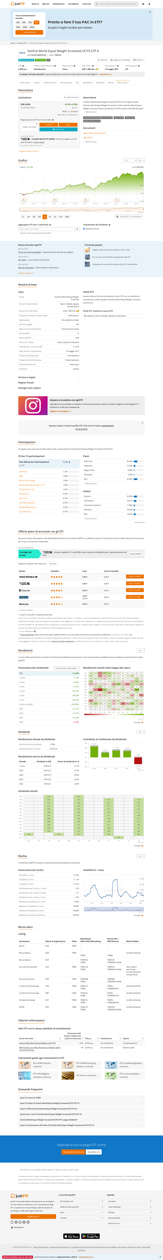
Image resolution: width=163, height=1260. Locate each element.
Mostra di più (91, 142)
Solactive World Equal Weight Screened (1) (98, 118)
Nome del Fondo (26, 1038)
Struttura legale (26, 377)
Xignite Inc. (51, 1170)
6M (39, 217)
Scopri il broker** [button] (134, 583)
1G (23, 217)
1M (28, 217)
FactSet (64, 1170)
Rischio (111, 82)
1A (45, 217)
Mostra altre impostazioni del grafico (36, 233)
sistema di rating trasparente (63, 641)
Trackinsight (36, 1170)
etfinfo (43, 1170)
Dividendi (100, 82)
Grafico (37, 82)
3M (34, 217)
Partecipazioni (66, 82)
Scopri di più (39, 142)
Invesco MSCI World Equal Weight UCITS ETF (37, 1043)
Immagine (137, 722)
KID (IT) (89, 137)
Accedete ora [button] (94, 1152)
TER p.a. (88, 1038)
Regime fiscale (26, 382)
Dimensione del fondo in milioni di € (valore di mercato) (72, 1036)
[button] (102, 60)
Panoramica (25, 82)
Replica (126, 1038)
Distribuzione (106, 1038)
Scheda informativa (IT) (96, 133)
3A (50, 217)
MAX (67, 217)
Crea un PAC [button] (59, 129)
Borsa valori (123, 82)
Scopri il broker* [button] (135, 576)
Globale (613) (130, 118)
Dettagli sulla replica (29, 387)
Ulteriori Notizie (24, 273)
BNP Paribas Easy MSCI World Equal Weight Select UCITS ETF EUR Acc (40, 1048)
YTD (60, 217)
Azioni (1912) (119, 118)
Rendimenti (88, 82)
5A (55, 217)
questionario (108, 425)
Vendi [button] (68, 125)
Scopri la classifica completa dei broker (36, 614)
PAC (77, 82)
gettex (58, 1170)
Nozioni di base (50, 82)
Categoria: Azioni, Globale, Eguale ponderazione (106, 316)
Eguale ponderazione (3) (92, 121)
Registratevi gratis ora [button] (73, 1152)
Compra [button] (49, 125)
